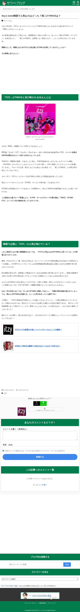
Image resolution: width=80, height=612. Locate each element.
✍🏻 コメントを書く (40, 485)
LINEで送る (43, 404)
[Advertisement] (40, 73)
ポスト (36, 404)
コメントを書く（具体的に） (15, 429)
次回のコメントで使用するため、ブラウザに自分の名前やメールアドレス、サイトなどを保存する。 (35, 451)
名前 (8, 445)
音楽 (5, 393)
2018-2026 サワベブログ (38, 610)
